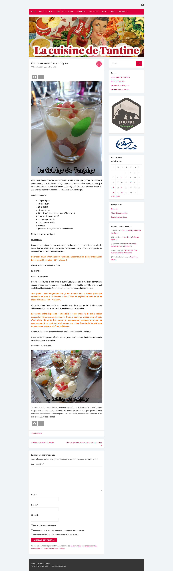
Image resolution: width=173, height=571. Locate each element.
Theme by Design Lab (58, 566)
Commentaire (37, 464)
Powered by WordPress (39, 566)
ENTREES (42, 12)
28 (122, 192)
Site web (34, 515)
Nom (34, 495)
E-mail (34, 505)
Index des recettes (118, 81)
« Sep (113, 196)
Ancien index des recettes (120, 77)
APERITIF (33, 12)
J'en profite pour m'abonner (44, 525)
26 (113, 192)
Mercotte (114, 209)
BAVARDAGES (123, 12)
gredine (49, 67)
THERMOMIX (81, 12)
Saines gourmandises (119, 217)
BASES (104, 12)
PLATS (51, 12)
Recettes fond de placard (120, 89)
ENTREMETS (37, 433)
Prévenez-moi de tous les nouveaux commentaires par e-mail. (58, 530)
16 (130, 182)
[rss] (142, 5)
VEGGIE (71, 12)
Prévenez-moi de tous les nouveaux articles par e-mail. (55, 535)
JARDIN (112, 12)
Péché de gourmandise (119, 213)
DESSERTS (61, 12)
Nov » (118, 196)
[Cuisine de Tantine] (86, 37)
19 (113, 187)
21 (122, 187)
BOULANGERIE (94, 12)
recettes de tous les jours (120, 85)
